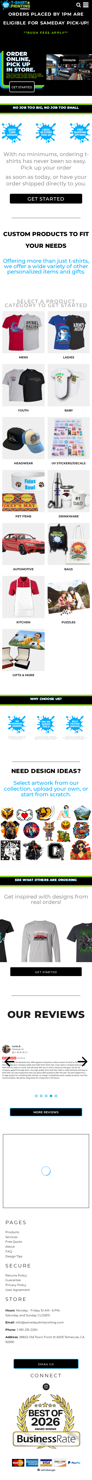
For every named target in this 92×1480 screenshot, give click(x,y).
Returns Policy (16, 1275)
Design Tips (13, 1256)
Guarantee (13, 1280)
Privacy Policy (15, 1285)
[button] (78, 4)
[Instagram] (46, 1386)
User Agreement (17, 1290)
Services (11, 1237)
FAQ (8, 1251)
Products (12, 1232)
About (10, 1246)
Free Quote (13, 1241)
